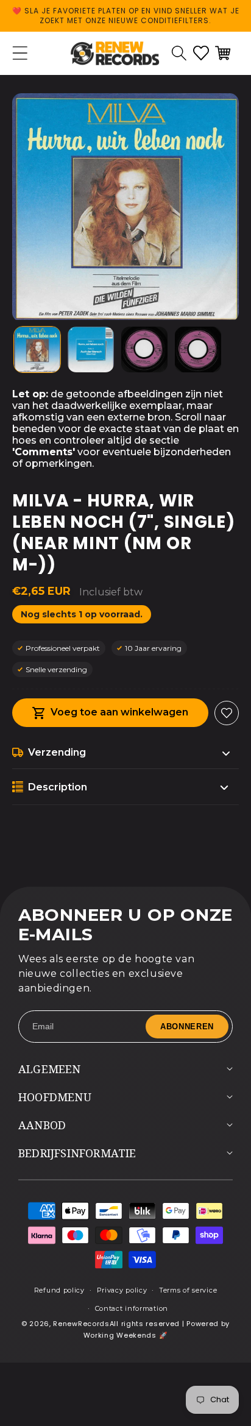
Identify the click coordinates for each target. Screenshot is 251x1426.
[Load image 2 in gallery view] (91, 350)
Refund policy (59, 1290)
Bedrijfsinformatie (77, 1153)
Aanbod (42, 1125)
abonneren (187, 1026)
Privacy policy (122, 1290)
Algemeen (49, 1069)
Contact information (131, 1308)
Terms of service (188, 1290)
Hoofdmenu (54, 1097)
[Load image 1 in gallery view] (37, 350)
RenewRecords (81, 1323)
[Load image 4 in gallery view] (198, 350)
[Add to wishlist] (226, 713)
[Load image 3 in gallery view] (144, 350)
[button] (179, 53)
